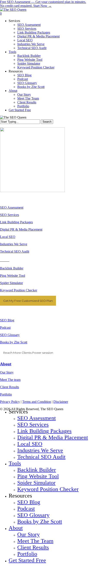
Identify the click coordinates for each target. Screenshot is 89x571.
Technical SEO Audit (14, 251)
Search (47, 121)
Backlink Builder (11, 268)
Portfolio (6, 394)
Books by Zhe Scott (13, 342)
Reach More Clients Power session (28, 352)
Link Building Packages (16, 222)
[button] (1, 569)
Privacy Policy (10, 402)
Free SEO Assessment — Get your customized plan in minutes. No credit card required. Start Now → (43, 4)
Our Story (7, 372)
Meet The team (10, 380)
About (5, 364)
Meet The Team (35, 541)
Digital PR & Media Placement (21, 229)
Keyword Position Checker (18, 290)
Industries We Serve (13, 244)
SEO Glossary (10, 335)
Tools (15, 463)
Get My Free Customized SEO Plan (28, 300)
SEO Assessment (11, 207)
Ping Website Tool (12, 275)
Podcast (5, 327)
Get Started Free (27, 560)
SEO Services (9, 215)
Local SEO (7, 237)
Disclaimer (60, 402)
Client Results (9, 387)
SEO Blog (7, 320)
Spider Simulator (11, 283)
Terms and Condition (36, 402)
